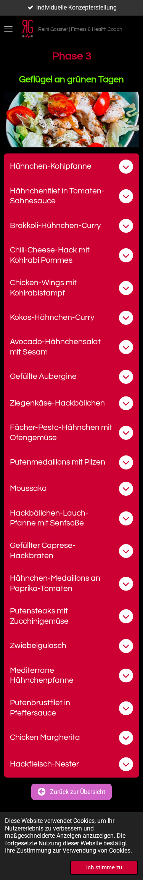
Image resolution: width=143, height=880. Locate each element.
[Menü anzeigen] (8, 29)
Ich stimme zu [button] (104, 867)
